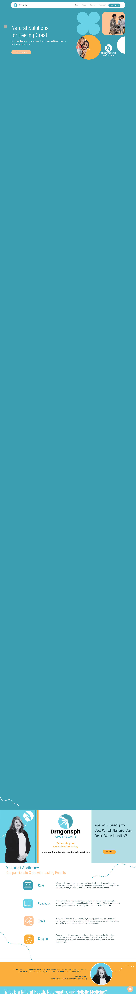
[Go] (5, 26)
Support (43, 939)
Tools (41, 921)
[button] (88, 861)
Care (41, 885)
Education (44, 903)
